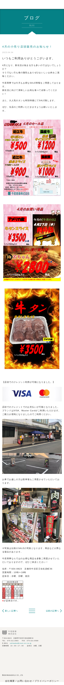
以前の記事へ (52, 611)
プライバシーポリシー (47, 681)
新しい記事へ (11, 611)
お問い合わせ (25, 681)
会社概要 (10, 681)
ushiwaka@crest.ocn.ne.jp (20, 643)
